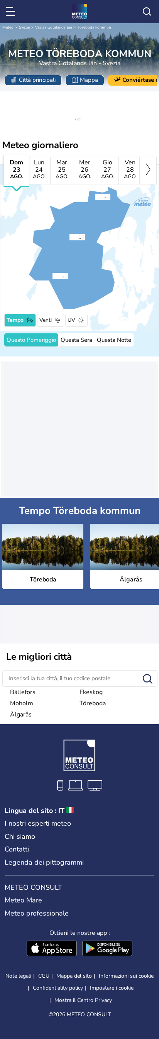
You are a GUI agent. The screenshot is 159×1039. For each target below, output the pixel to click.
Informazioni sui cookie (126, 976)
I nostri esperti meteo (38, 823)
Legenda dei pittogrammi (44, 862)
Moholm (21, 703)
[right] (148, 170)
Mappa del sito (74, 976)
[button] (71, 237)
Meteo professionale (37, 913)
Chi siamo (20, 836)
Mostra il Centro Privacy (83, 1000)
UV (71, 320)
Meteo (8, 27)
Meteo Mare (23, 900)
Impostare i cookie (112, 988)
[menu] (12, 11)
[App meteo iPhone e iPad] (52, 949)
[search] (147, 11)
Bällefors (23, 692)
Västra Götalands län (53, 27)
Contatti (17, 849)
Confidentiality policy (58, 988)
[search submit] (147, 679)
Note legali (18, 976)
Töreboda (93, 703)
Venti (45, 320)
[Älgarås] (94, 197)
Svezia (24, 27)
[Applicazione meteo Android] (107, 949)
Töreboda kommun (94, 27)
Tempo (15, 320)
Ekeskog (91, 692)
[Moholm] (52, 276)
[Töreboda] (69, 237)
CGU (43, 976)
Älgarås (21, 714)
